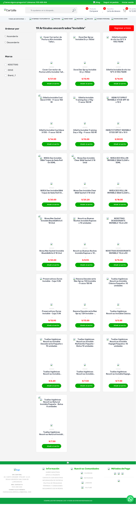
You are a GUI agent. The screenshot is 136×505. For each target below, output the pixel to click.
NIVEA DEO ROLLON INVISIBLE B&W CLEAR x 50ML (118, 191)
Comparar (94, 10)
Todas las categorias (16, 19)
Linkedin (88, 483)
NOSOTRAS (13, 64)
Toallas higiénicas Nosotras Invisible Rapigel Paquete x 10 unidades (118, 373)
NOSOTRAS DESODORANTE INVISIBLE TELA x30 (118, 252)
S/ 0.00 (132, 10)
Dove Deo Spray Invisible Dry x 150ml (85, 71)
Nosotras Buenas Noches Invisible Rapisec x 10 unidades (85, 252)
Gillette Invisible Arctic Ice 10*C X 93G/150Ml (118, 71)
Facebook (88, 473)
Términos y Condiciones (52, 486)
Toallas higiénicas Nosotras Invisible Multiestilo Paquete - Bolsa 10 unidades (85, 373)
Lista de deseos (113, 10)
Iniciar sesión (128, 2)
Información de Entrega (53, 480)
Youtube (88, 488)
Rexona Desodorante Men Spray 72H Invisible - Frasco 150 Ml (85, 312)
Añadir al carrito (53, 84)
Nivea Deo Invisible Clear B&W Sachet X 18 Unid (85, 191)
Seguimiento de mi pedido (52, 488)
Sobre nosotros (53, 472)
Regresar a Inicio (122, 28)
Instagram (88, 478)
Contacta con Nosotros (53, 478)
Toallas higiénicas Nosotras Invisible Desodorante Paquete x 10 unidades (51, 373)
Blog (98, 2)
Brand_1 (12, 75)
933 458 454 (41, 2)
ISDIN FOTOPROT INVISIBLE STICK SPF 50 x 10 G (118, 131)
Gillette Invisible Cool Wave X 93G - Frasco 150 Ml (51, 131)
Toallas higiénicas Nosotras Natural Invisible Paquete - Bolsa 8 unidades (51, 433)
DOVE (10, 70)
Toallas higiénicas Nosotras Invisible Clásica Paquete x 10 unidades (118, 312)
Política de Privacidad (52, 483)
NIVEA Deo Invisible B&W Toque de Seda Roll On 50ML (51, 191)
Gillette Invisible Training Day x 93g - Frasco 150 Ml (85, 131)
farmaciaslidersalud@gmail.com (17, 492)
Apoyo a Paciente (53, 475)
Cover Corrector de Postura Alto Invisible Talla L (51, 71)
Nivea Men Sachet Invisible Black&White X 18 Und (51, 252)
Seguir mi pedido (110, 2)
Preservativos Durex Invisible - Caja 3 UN (51, 312)
